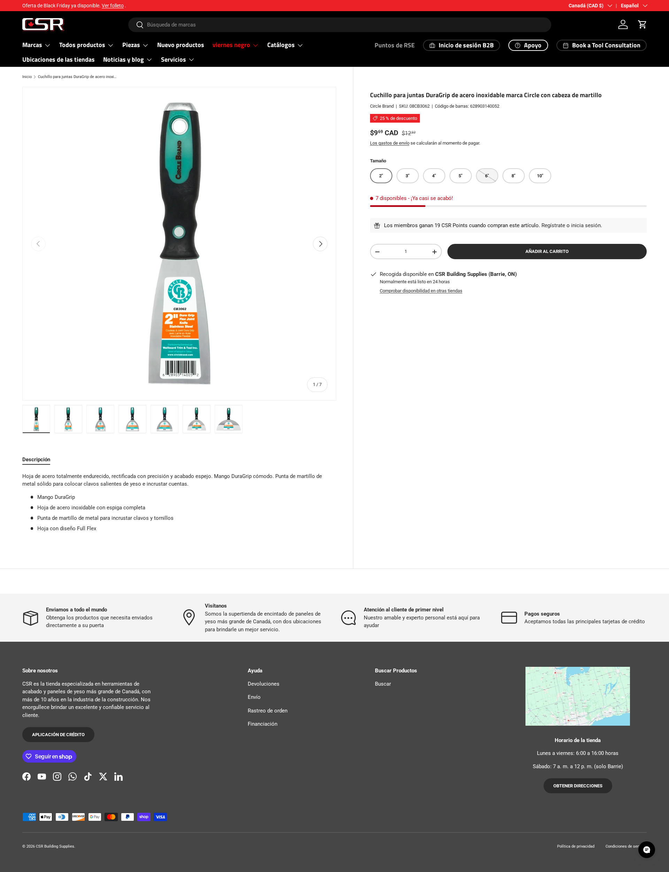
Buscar (383, 684)
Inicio (27, 77)
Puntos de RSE (395, 45)
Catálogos (281, 44)
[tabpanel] (179, 505)
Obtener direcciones (577, 785)
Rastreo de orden (267, 711)
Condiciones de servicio (626, 846)
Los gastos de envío (389, 143)
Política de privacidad (575, 846)
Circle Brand (382, 106)
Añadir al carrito (547, 251)
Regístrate (553, 225)
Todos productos (82, 44)
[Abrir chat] (646, 849)
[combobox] (340, 24)
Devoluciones (263, 684)
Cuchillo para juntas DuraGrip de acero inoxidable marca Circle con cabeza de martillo (77, 77)
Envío (254, 697)
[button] (642, 24)
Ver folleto (113, 5)
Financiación (262, 724)
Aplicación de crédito (58, 734)
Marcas (32, 44)
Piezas (131, 44)
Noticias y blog (123, 59)
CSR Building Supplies (55, 846)
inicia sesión (586, 225)
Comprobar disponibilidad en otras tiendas (421, 290)
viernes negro (231, 44)
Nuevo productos (180, 44)
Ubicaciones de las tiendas (58, 59)
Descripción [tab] (36, 459)
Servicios (173, 59)
